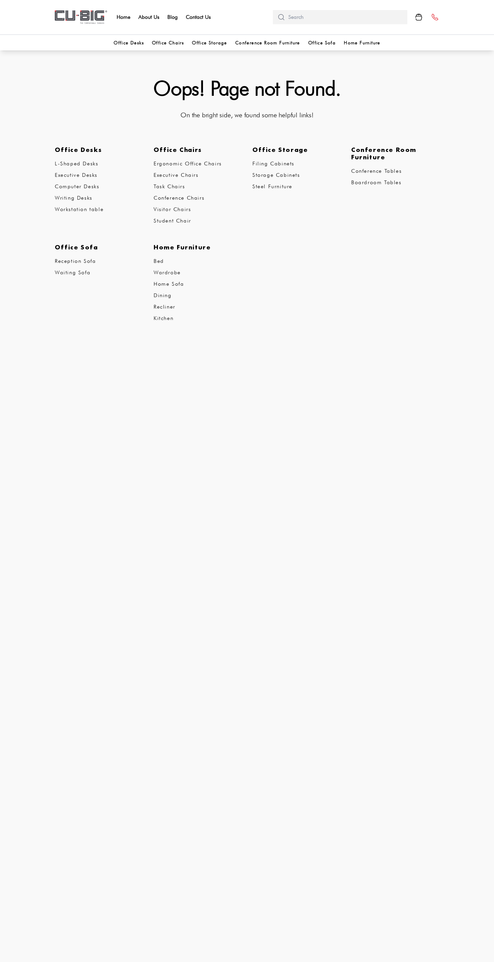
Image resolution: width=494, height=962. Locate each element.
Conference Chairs (179, 198)
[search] (345, 17)
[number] (434, 17)
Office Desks (129, 42)
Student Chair (172, 220)
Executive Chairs (176, 175)
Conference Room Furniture (267, 42)
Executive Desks (76, 175)
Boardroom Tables (376, 182)
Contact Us (198, 17)
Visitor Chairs (172, 209)
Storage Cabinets (276, 175)
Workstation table (79, 209)
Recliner (164, 307)
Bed (159, 261)
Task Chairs (169, 186)
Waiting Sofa (72, 272)
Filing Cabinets (273, 163)
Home (123, 17)
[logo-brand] (81, 17)
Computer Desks (77, 186)
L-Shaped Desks (76, 163)
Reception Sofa (75, 261)
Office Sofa (322, 42)
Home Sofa (169, 284)
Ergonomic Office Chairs (188, 163)
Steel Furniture (272, 186)
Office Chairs (168, 42)
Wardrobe (167, 272)
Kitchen (163, 318)
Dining (163, 295)
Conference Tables (376, 171)
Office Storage (209, 42)
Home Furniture (362, 42)
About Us (148, 17)
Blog (172, 17)
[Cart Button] (418, 17)
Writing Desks (73, 198)
